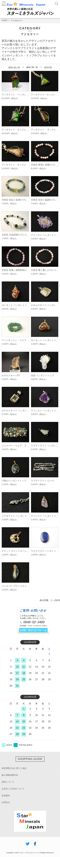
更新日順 (48, 67)
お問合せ (6, 802)
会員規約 (6, 795)
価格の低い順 (14, 67)
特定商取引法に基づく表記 (14, 768)
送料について (8, 782)
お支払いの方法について (13, 789)
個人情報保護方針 (10, 775)
